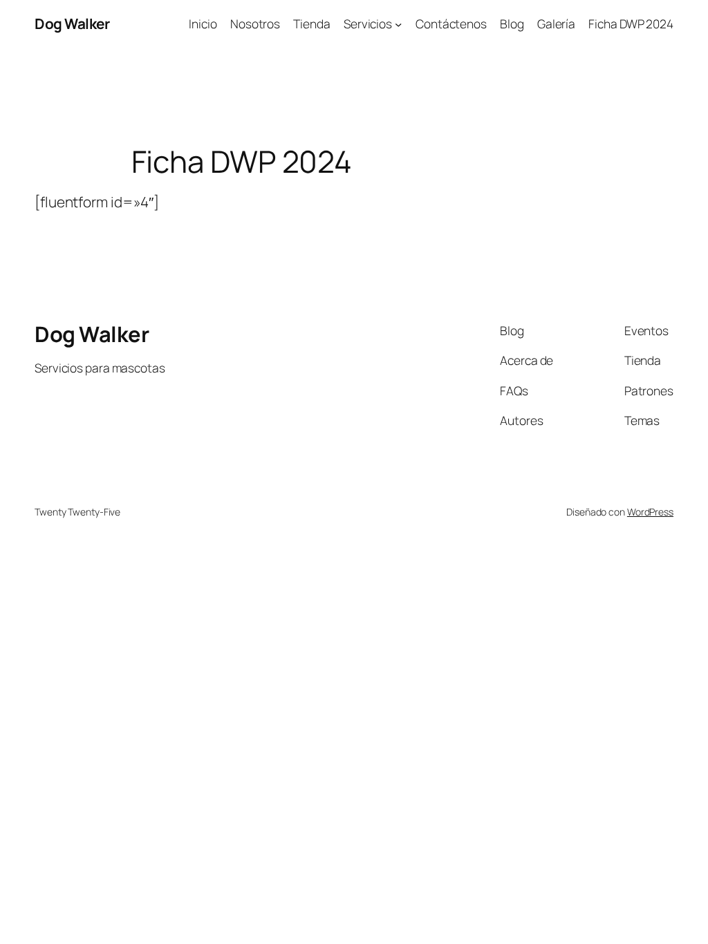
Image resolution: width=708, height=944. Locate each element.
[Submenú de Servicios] (398, 23)
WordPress (650, 511)
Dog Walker (72, 23)
